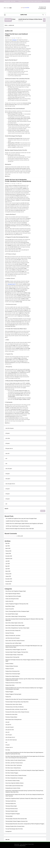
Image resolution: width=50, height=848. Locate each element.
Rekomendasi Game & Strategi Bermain (14, 719)
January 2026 (8, 553)
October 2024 (8, 583)
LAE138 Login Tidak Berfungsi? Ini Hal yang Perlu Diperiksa (30, 1)
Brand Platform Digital (10, 606)
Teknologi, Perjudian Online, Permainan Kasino (15, 826)
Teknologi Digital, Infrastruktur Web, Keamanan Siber (16, 818)
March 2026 (8, 548)
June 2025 (8, 563)
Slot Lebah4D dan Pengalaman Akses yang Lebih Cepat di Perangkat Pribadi (21, 518)
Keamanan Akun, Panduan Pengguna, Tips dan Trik (16, 649)
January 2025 (8, 576)
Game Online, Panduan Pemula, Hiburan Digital (15, 625)
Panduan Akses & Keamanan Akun (12, 671)
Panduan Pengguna (9, 691)
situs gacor (8, 478)
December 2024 (9, 578)
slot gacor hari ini (11, 284)
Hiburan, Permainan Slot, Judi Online (13, 635)
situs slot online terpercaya (11, 739)
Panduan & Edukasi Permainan (12, 666)
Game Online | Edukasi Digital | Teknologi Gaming (16, 616)
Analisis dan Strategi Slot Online (12, 598)
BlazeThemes (22, 845)
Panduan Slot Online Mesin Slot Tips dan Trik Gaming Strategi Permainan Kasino (22, 699)
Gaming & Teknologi (10, 633)
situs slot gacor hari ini (10, 483)
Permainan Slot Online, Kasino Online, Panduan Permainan (17, 712)
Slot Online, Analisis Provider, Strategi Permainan (15, 760)
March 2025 (8, 571)
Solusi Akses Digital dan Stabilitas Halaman (14, 783)
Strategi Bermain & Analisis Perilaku (13, 788)
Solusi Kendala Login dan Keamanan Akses (14, 785)
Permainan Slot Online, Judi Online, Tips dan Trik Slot (16, 709)
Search (6, 508)
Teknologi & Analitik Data (11, 801)
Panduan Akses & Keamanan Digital (13, 673)
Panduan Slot (8, 696)
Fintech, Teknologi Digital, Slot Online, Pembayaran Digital (17, 611)
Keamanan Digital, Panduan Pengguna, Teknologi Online (17, 652)
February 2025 (8, 573)
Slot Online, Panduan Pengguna (12, 772)
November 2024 (9, 581)
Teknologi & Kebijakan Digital (11, 811)
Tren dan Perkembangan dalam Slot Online (14, 828)
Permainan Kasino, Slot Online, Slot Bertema (15, 706)
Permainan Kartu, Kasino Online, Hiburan (14, 704)
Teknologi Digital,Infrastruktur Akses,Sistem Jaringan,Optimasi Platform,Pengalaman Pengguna (25, 823)
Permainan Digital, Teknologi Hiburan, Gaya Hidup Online (17, 701)
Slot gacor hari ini (9, 448)
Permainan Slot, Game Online (11, 714)
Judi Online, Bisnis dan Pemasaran (13, 638)
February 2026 (8, 551)
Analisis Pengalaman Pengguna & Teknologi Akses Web (17, 603)
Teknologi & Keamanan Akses (12, 808)
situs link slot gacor (10, 428)
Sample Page (23, 14)
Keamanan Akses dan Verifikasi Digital (13, 643)
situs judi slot (8, 724)
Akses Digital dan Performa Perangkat (13, 596)
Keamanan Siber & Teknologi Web (12, 657)
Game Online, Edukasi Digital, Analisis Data (14, 622)
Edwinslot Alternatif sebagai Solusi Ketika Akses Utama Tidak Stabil (20, 528)
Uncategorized (8, 831)
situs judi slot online (10, 729)
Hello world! (20, 536)
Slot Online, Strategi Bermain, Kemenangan (14, 778)
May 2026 (7, 543)
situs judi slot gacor (10, 727)
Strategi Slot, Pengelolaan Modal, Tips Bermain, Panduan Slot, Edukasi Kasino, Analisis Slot (24, 798)
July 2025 (7, 561)
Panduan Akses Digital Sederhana (12, 676)
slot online (8, 438)
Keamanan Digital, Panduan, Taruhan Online (14, 654)
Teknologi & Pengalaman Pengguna (13, 813)
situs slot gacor (9, 468)
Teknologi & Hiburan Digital (11, 806)
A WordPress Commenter (11, 536)
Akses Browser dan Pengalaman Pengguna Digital (16, 591)
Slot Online (8, 749)
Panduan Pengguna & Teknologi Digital (13, 694)
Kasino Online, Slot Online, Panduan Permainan (15, 640)
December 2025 (9, 556)
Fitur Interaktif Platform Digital (12, 614)
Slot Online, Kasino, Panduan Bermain (13, 767)
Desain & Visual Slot (10, 608)
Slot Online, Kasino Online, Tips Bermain (14, 765)
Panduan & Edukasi (9, 663)
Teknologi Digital (9, 816)
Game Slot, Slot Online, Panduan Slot (13, 630)
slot (6, 458)
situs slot (7, 453)
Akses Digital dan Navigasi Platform (13, 593)
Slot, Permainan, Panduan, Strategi (12, 780)
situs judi (7, 722)
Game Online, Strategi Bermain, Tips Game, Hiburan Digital (17, 628)
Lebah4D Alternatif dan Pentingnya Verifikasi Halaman (24, 19)
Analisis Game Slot (9, 601)
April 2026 (8, 545)
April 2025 (8, 568)
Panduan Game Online (10, 685)
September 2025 (9, 558)
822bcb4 (7, 38)
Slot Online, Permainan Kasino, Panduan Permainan (16, 775)
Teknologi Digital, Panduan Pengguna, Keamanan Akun (17, 821)
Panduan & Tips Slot (10, 668)
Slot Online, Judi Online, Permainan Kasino (14, 762)
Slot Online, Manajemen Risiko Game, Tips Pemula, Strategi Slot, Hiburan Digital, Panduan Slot (25, 770)
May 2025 (7, 566)
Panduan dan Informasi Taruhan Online (13, 682)
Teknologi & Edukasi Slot (11, 803)
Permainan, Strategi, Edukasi (11, 717)
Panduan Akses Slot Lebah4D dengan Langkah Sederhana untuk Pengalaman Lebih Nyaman (24, 523)
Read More (7, 176)
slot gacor (14, 39)
